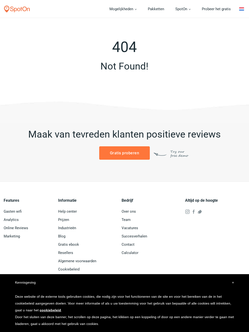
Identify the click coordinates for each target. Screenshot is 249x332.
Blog (61, 236)
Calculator (130, 253)
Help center (67, 211)
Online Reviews (16, 228)
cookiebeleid (50, 310)
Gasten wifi (13, 211)
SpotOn (181, 9)
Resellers (65, 253)
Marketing (12, 236)
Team (126, 220)
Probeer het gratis (216, 9)
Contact (128, 244)
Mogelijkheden (121, 9)
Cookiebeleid (69, 269)
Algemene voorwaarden (77, 261)
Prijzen (63, 220)
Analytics (11, 220)
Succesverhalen (134, 236)
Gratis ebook (68, 244)
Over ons (129, 211)
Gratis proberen (124, 153)
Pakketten (156, 9)
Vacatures (130, 228)
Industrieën (67, 228)
